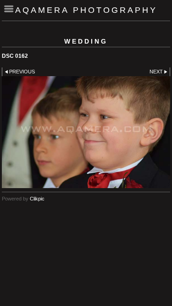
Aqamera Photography (86, 10)
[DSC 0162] (86, 132)
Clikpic (37, 198)
